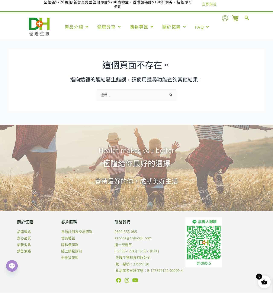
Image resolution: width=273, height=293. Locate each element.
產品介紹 (74, 27)
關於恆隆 (171, 27)
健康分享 (106, 27)
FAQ (199, 27)
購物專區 (139, 27)
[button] (247, 18)
